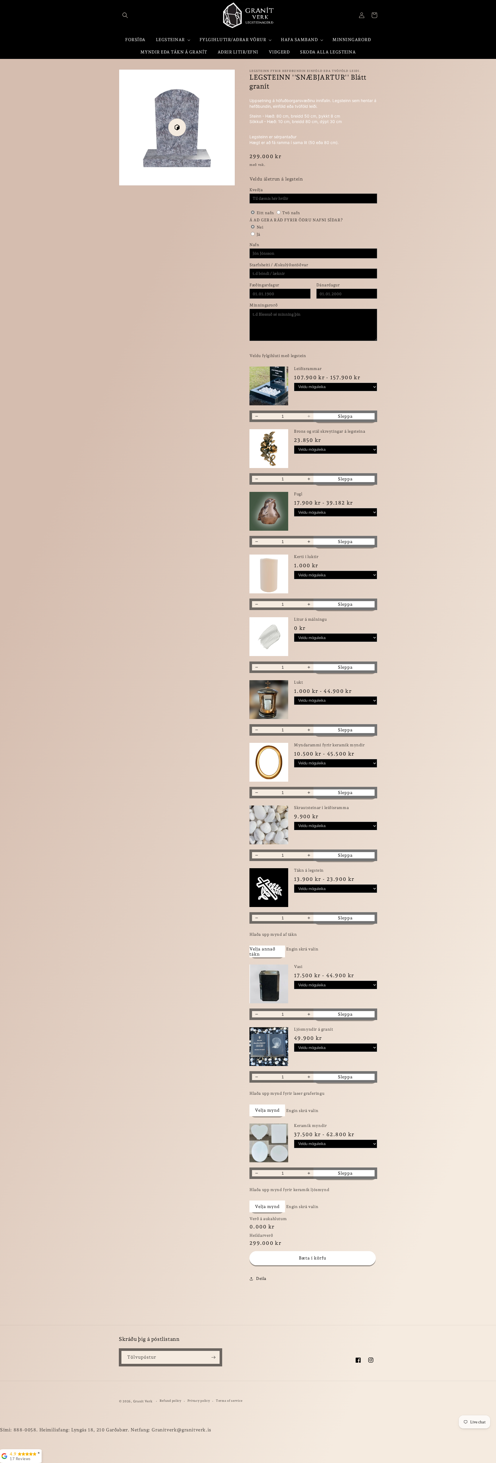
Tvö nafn (290, 212)
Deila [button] (261, 1278)
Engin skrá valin (302, 949)
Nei (260, 227)
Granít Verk (143, 1401)
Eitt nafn (265, 212)
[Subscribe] (213, 1357)
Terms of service (229, 1401)
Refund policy (170, 1401)
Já (258, 234)
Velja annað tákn (262, 951)
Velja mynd (267, 1110)
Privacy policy (198, 1401)
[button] (125, 15)
